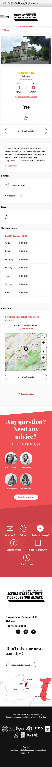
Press (30, 752)
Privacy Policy (34, 714)
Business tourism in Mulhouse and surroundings (26, 750)
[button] (30, 3)
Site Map (42, 717)
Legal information (19, 714)
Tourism (26, 747)
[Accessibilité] (26, 3)
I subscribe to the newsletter (21, 665)
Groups (22, 752)
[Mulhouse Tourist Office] (25, 16)
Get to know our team (26, 497)
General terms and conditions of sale (21, 717)
